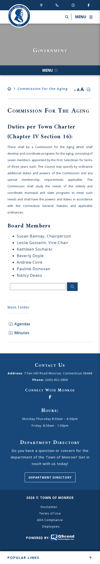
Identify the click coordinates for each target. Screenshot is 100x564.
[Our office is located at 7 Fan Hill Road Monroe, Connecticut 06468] (42, 5)
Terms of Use (50, 513)
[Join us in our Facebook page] (89, 5)
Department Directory (50, 477)
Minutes (21, 332)
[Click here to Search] (72, 286)
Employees (51, 526)
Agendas (22, 323)
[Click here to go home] (12, 88)
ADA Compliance (50, 520)
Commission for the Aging (42, 88)
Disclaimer (49, 507)
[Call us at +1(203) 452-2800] (58, 5)
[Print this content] (88, 89)
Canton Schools (19, 16)
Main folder (18, 307)
